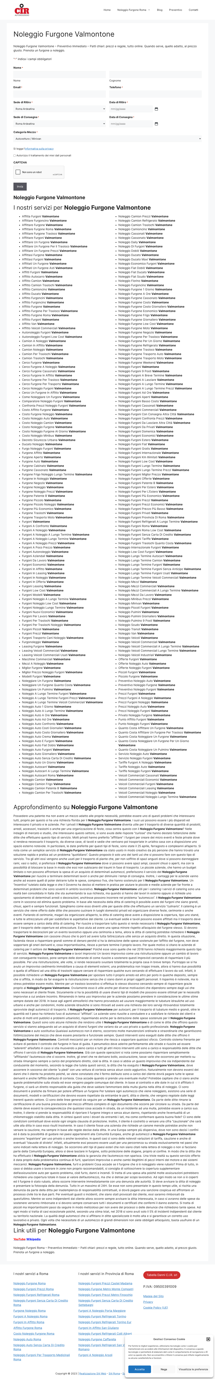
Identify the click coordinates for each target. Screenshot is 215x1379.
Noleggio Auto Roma (27, 1339)
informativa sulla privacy (39, 148)
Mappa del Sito (153, 1296)
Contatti (193, 9)
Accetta (140, 1369)
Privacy (148, 1302)
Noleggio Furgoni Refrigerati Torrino (102, 1316)
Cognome (115, 80)
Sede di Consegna (26, 117)
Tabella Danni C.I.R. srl (162, 1275)
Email (17, 87)
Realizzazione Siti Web (92, 1373)
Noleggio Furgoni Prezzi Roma (33, 1289)
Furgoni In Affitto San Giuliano (98, 1328)
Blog (159, 9)
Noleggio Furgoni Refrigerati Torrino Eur (104, 1322)
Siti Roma (114, 1373)
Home (107, 9)
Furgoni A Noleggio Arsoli (95, 1355)
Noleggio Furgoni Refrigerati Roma (36, 1295)
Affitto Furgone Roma (27, 1328)
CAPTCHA (20, 162)
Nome (16, 80)
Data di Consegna (121, 117)
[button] (208, 1339)
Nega (164, 1369)
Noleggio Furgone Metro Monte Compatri (105, 1289)
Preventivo (175, 9)
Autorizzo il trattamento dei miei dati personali (43, 155)
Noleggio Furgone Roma (131, 9)
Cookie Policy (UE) (155, 1307)
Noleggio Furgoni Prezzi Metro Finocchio (105, 1295)
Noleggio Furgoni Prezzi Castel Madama (105, 1283)
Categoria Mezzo (25, 132)
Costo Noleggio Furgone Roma (33, 1333)
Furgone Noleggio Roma (29, 1310)
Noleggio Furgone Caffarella (97, 1339)
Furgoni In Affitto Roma (28, 1322)
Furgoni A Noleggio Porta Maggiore (102, 1310)
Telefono (116, 87)
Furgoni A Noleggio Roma (30, 1316)
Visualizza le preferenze (193, 1369)
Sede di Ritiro (23, 102)
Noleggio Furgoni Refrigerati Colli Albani (105, 1333)
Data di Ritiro (118, 102)
